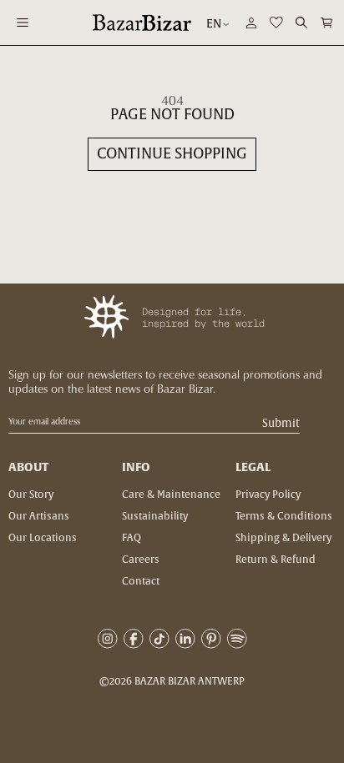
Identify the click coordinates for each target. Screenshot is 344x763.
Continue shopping (172, 153)
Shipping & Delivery (283, 538)
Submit (281, 424)
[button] (326, 22)
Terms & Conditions (283, 516)
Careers (140, 559)
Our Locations (42, 538)
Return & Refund (275, 559)
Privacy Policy (268, 494)
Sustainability (155, 516)
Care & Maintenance (171, 494)
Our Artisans (38, 516)
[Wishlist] (276, 22)
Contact (140, 581)
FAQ (131, 538)
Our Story (30, 494)
